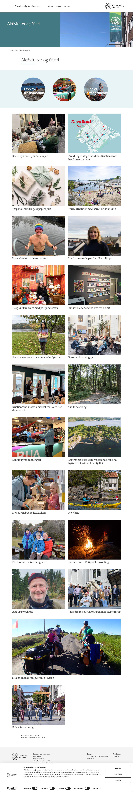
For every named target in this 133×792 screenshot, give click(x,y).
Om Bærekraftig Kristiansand (97, 756)
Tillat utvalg (118, 774)
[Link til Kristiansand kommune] (114, 6)
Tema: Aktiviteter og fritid (22, 50)
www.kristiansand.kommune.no (44, 763)
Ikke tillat (118, 780)
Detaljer (95, 788)
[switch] (52, 788)
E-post (47, 760)
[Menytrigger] (11, 6)
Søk (51, 6)
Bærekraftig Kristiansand (27, 6)
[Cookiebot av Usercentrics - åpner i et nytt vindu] (12, 788)
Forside (11, 50)
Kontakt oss (91, 758)
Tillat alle (118, 768)
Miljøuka (116, 756)
